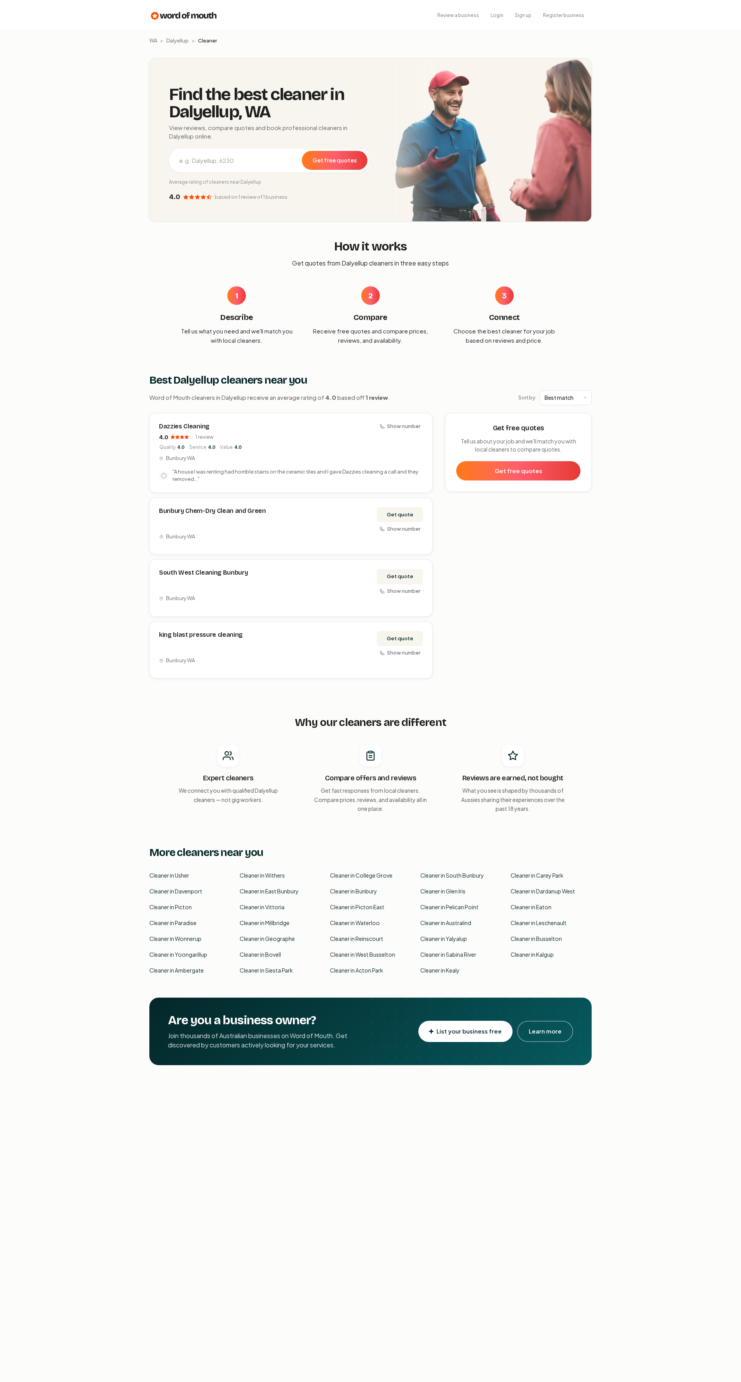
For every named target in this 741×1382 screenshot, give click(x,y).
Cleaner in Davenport (175, 891)
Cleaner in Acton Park (356, 970)
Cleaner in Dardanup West (543, 891)
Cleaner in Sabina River (448, 954)
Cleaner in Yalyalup (443, 938)
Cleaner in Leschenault (539, 922)
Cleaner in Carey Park (537, 875)
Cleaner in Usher (169, 875)
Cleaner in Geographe (267, 938)
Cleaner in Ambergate (176, 970)
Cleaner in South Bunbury (452, 875)
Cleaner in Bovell (260, 954)
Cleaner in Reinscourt (356, 938)
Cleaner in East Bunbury (269, 891)
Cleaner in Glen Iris (442, 891)
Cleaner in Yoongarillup (178, 954)
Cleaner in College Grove (361, 875)
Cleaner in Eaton (531, 906)
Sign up (523, 15)
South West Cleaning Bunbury (203, 572)
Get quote (400, 514)
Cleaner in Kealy (440, 970)
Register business (563, 15)
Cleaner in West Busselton (362, 954)
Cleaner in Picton (170, 906)
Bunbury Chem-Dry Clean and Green (212, 510)
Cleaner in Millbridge (264, 922)
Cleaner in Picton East (357, 906)
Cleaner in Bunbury (353, 891)
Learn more (545, 1031)
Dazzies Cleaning (184, 426)
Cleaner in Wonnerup (175, 938)
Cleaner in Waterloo (355, 922)
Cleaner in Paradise (172, 922)
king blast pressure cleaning (201, 634)
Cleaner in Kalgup (532, 954)
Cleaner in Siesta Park (266, 970)
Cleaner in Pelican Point (449, 906)
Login (497, 15)
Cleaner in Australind (445, 922)
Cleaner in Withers (262, 875)
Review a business (458, 15)
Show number (403, 426)
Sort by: (527, 397)
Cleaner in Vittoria (262, 906)
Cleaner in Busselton (536, 938)
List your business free (469, 1031)
